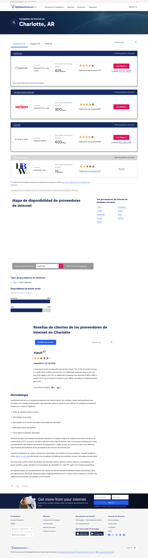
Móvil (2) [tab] (48, 44)
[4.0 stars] (89, 104)
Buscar (132, 7)
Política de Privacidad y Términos (85, 552)
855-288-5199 (125, 142)
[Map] (53, 239)
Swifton (121, 218)
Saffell (99, 218)
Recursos (81, 7)
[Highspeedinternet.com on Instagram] (116, 535)
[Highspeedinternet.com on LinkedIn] (124, 535)
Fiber (15, 282)
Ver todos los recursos (49, 531)
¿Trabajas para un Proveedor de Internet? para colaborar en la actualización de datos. (45, 190)
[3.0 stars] (86, 104)
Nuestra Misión (112, 523)
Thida (120, 214)
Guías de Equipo (47, 523)
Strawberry (122, 207)
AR (17, 486)
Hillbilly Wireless (21, 157)
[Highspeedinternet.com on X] (113, 535)
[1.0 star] (80, 104)
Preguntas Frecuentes (49, 527)
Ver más (121, 169)
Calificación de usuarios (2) (89, 171)
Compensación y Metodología (66, 552)
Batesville (101, 214)
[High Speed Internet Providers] (24, 7)
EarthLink (18, 53)
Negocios (93, 7)
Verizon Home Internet (24, 92)
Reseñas (70, 7)
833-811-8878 (125, 71)
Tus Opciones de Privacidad (106, 552)
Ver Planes (119, 66)
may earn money (17, 1)
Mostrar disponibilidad (24, 266)
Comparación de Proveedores (51, 520)
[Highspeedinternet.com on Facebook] (109, 535)
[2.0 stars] (83, 104)
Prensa (110, 531)
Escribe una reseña (45, 342)
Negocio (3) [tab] (35, 44)
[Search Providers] (31, 529)
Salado (99, 211)
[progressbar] (31, 301)
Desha (120, 211)
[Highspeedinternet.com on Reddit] (120, 535)
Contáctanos (111, 527)
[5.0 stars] (92, 104)
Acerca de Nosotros (113, 520)
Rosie (99, 222)
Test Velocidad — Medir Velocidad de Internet (89, 520)
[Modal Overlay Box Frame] (74, 501)
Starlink (17, 125)
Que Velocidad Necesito (82, 523)
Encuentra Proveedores (54, 7)
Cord (99, 207)
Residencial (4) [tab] (19, 44)
